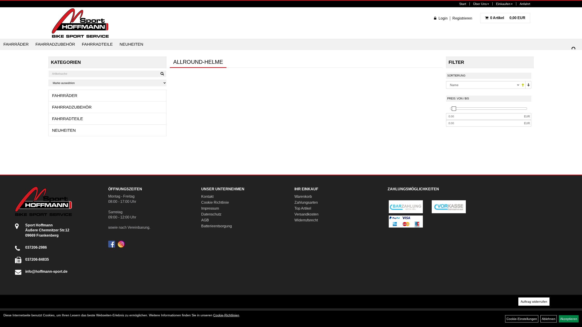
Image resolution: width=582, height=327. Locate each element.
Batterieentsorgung (216, 226)
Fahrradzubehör (55, 44)
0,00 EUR (507, 18)
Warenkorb (303, 196)
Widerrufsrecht (306, 220)
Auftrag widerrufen (534, 301)
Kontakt (207, 196)
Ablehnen (548, 319)
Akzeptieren (568, 319)
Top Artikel (302, 208)
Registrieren (462, 18)
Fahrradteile (97, 44)
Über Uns (480, 3)
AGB (205, 220)
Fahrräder (16, 44)
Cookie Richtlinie (215, 202)
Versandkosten (306, 214)
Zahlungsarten (306, 202)
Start (462, 3)
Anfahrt (525, 3)
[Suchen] (574, 49)
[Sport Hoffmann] (80, 23)
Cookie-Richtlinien (226, 315)
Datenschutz (211, 214)
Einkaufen (503, 3)
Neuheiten (131, 44)
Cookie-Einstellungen (522, 319)
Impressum (210, 208)
